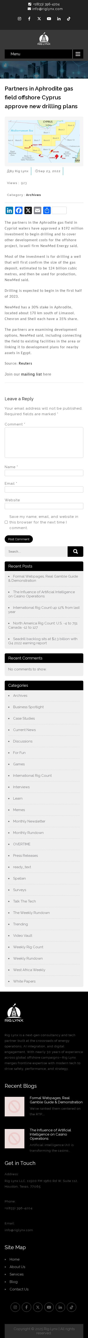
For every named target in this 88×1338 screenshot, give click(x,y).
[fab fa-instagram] (19, 19)
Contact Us (19, 1289)
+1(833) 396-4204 (46, 4)
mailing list (31, 374)
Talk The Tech (24, 901)
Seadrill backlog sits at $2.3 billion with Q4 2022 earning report (42, 641)
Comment (15, 424)
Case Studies (24, 718)
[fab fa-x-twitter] (39, 19)
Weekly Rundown (28, 958)
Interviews (21, 787)
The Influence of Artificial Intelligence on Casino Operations (41, 594)
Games (19, 764)
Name (11, 467)
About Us (17, 1267)
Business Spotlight (28, 707)
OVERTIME (22, 844)
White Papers (24, 981)
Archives (33, 195)
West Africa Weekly (29, 970)
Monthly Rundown (28, 833)
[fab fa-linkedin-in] (59, 19)
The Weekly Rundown (31, 913)
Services (16, 1274)
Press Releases (25, 856)
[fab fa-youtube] (49, 19)
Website (12, 500)
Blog (14, 1282)
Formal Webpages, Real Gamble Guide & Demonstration (43, 578)
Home (14, 1259)
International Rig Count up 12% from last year (44, 610)
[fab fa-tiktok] (68, 19)
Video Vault (22, 936)
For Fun (19, 753)
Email (11, 483)
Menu (15, 54)
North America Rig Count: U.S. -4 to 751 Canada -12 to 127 (42, 625)
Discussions (22, 741)
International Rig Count (32, 776)
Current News (24, 730)
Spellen (19, 878)
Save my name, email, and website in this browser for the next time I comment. (43, 522)
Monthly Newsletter (29, 821)
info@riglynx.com (47, 9)
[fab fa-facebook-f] (29, 19)
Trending (20, 924)
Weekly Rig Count (28, 947)
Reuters (25, 364)
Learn (18, 798)
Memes (19, 810)
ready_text (22, 867)
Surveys (19, 890)
